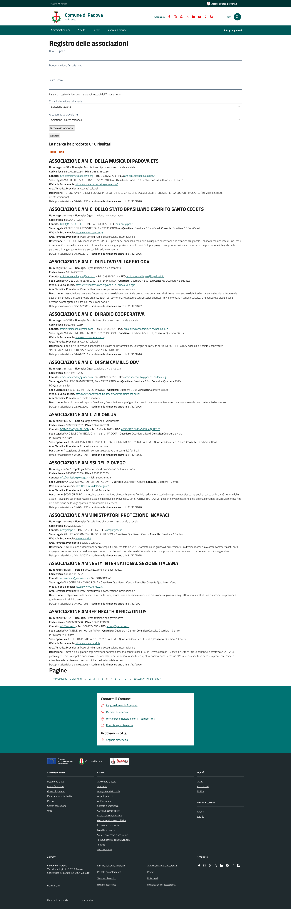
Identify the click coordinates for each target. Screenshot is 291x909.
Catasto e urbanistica (108, 806)
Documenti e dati (55, 781)
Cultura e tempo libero (108, 810)
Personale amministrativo (60, 796)
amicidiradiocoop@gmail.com (76, 329)
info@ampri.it (67, 530)
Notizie (200, 791)
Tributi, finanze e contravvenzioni (113, 840)
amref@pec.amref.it (118, 626)
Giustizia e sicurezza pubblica (111, 820)
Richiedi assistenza (106, 884)
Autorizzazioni (104, 801)
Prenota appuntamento (109, 872)
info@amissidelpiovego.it (74, 477)
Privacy (151, 872)
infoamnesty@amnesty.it (74, 578)
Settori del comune (56, 806)
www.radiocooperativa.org (90, 337)
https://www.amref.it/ (87, 643)
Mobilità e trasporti (106, 830)
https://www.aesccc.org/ (89, 232)
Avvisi (200, 781)
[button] (237, 16)
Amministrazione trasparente (162, 865)
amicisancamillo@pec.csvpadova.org (145, 377)
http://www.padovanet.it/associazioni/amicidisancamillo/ (107, 394)
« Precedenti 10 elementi (67, 679)
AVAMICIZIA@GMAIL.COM (74, 429)
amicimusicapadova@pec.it (139, 176)
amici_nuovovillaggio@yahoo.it (77, 276)
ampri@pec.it (114, 530)
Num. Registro (57, 51)
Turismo (101, 844)
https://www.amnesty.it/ (89, 587)
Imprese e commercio (108, 825)
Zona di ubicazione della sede (65, 101)
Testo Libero (56, 80)
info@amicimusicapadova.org (76, 176)
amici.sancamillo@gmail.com (76, 377)
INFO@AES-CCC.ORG (72, 224)
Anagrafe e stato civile (108, 791)
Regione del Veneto (58, 3)
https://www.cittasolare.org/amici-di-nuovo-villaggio (105, 285)
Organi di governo (56, 791)
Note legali (152, 878)
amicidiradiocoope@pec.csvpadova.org (146, 329)
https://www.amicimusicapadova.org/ (96, 184)
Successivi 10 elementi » (147, 679)
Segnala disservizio (106, 878)
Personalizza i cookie (57, 900)
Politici (50, 801)
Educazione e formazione (109, 815)
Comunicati (203, 786)
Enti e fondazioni (55, 786)
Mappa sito (87, 900)
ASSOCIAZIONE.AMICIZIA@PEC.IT (140, 429)
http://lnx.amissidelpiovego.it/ (92, 486)
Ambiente (102, 786)
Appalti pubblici (104, 796)
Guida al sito (53, 885)
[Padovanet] (120, 761)
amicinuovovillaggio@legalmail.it (145, 276)
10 (124, 679)
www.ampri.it (83, 538)
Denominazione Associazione (65, 65)
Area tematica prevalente (63, 114)
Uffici (49, 810)
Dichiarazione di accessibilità (161, 884)
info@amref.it (67, 626)
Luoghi (200, 816)
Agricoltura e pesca (106, 781)
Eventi (200, 811)
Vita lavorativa (104, 849)
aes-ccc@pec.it (124, 224)
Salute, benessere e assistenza (112, 835)
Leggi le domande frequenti (111, 865)
